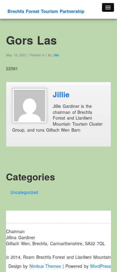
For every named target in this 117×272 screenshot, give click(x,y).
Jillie (56, 54)
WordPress (100, 266)
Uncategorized (24, 192)
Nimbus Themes (45, 266)
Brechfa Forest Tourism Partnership (46, 11)
